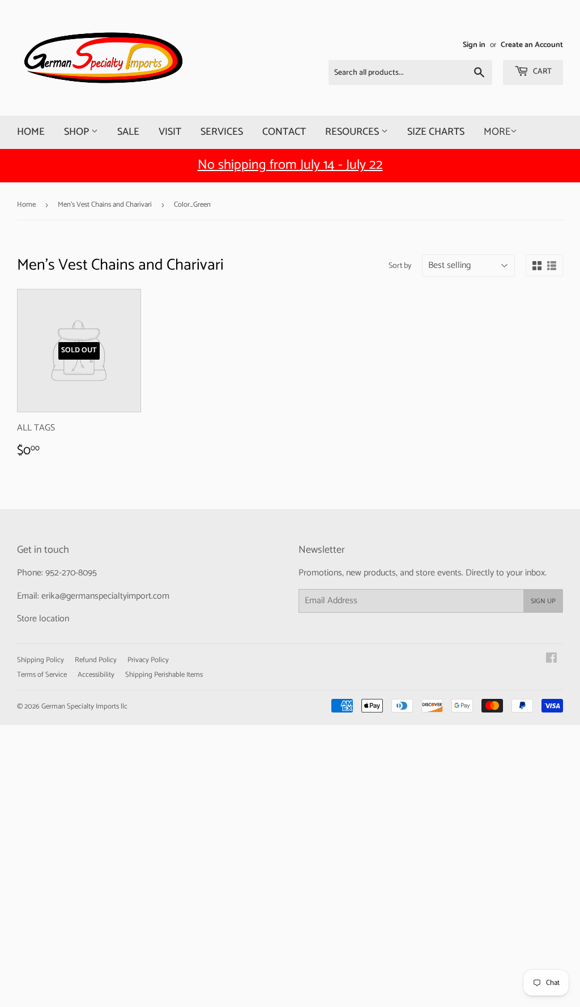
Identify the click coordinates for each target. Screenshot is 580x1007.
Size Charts (435, 131)
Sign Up (543, 601)
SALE (128, 131)
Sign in (474, 45)
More (497, 131)
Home (31, 131)
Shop (77, 131)
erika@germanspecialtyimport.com (105, 596)
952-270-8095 (71, 573)
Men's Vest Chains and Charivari (105, 205)
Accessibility (96, 675)
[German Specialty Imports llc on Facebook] (551, 659)
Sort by (400, 266)
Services (222, 131)
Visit (170, 131)
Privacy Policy (148, 660)
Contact (284, 131)
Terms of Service (42, 675)
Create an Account (532, 45)
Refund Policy (96, 660)
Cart (541, 71)
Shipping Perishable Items (164, 675)
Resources (353, 131)
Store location (43, 618)
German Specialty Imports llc (84, 706)
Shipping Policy (40, 660)
